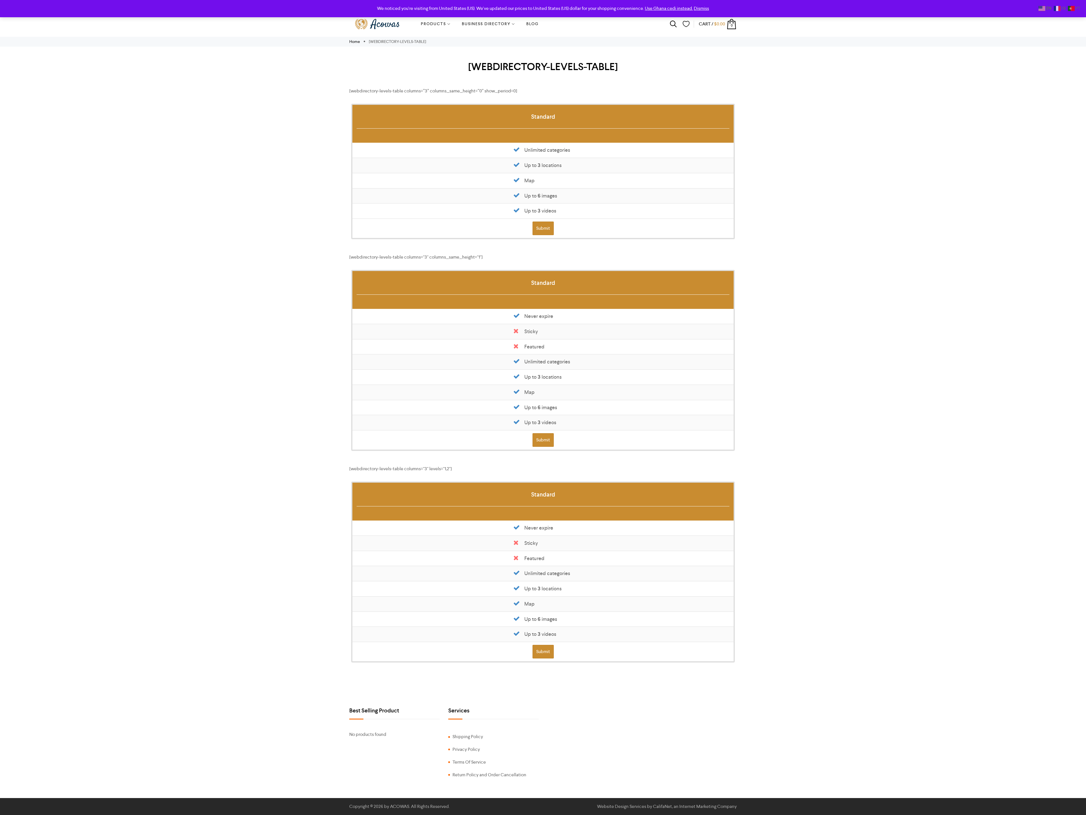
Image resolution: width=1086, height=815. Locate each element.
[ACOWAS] (377, 24)
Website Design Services (621, 806)
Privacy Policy (466, 749)
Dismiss (701, 8)
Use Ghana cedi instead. (669, 8)
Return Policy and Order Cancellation (489, 775)
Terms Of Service (469, 762)
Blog (532, 23)
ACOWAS (399, 806)
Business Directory (486, 23)
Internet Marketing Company (708, 806)
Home (355, 41)
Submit (543, 228)
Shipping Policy (468, 737)
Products (433, 23)
